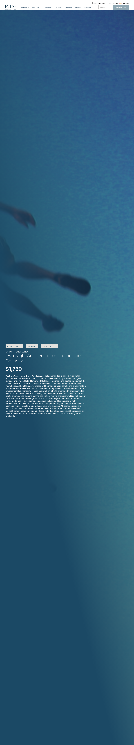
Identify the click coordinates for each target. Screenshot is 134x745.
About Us (69, 7)
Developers (87, 7)
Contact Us (120, 7)
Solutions (35, 7)
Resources (58, 7)
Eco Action (48, 7)
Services (24, 7)
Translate (125, 3)
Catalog (78, 7)
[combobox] (103, 7)
